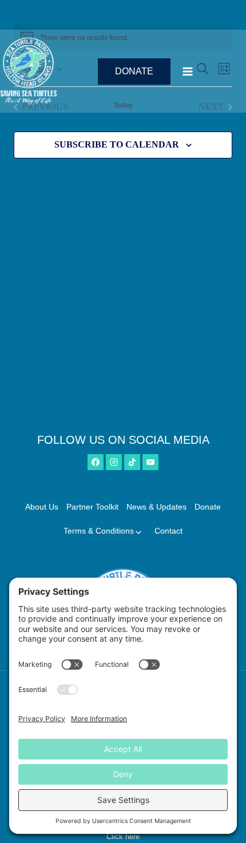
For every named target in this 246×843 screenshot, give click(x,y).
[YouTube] (150, 462)
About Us (41, 506)
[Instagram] (114, 462)
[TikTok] (132, 462)
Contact (168, 530)
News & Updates (156, 506)
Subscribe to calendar (116, 144)
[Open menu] (211, 71)
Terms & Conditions (99, 530)
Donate (134, 71)
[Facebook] (96, 462)
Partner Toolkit (92, 506)
